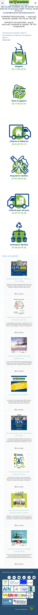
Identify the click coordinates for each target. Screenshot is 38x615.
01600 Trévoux (25, 9)
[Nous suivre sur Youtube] (19, 577)
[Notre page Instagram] (29, 577)
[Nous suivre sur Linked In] (24, 577)
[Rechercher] (2, 3)
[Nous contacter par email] (34, 577)
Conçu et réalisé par (21, 609)
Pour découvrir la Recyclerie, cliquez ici (14, 33)
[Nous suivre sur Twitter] (14, 577)
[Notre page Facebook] (9, 577)
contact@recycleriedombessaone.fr (19, 12)
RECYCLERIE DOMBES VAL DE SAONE (17, 7)
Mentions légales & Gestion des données (18, 572)
